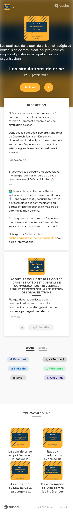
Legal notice (63, 507)
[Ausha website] (62, 6)
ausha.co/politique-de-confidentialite (32, 238)
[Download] (48, 87)
